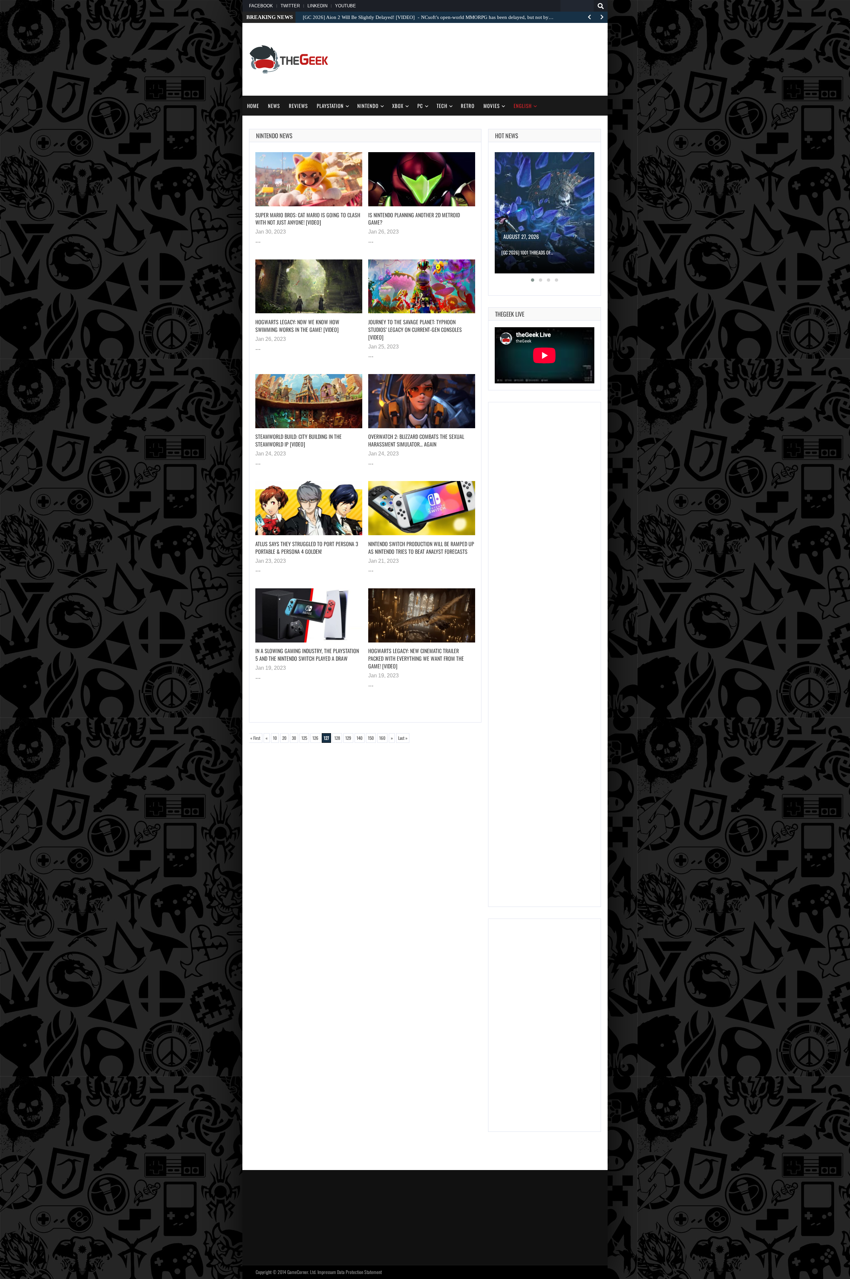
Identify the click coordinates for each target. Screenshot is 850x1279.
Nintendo (368, 105)
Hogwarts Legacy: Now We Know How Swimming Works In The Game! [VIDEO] (297, 326)
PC (420, 105)
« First (255, 738)
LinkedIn (317, 5)
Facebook (261, 5)
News (274, 105)
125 (304, 738)
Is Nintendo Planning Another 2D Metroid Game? (414, 219)
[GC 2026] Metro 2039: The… (527, 252)
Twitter (290, 5)
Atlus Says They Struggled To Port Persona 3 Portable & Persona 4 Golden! (306, 547)
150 (371, 738)
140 (360, 738)
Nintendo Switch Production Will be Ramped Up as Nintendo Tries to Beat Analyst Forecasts (421, 547)
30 (294, 738)
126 (315, 738)
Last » (402, 738)
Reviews (298, 105)
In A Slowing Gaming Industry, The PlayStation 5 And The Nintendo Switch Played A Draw (307, 654)
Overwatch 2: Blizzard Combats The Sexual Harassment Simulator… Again (416, 440)
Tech (442, 105)
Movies (491, 105)
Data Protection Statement (359, 1271)
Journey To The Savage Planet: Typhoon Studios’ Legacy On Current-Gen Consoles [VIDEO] (415, 329)
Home (253, 105)
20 (284, 738)
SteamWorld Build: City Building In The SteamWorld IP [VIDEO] (298, 440)
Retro (467, 105)
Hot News (506, 135)
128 (337, 738)
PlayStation (330, 105)
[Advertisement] (480, 58)
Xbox (397, 105)
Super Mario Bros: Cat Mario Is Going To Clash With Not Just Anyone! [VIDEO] (307, 219)
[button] (533, 280)
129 (348, 738)
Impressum (326, 1271)
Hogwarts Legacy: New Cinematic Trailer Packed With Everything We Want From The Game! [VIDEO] (416, 658)
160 (382, 738)
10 (275, 738)
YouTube (345, 5)
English (523, 105)
